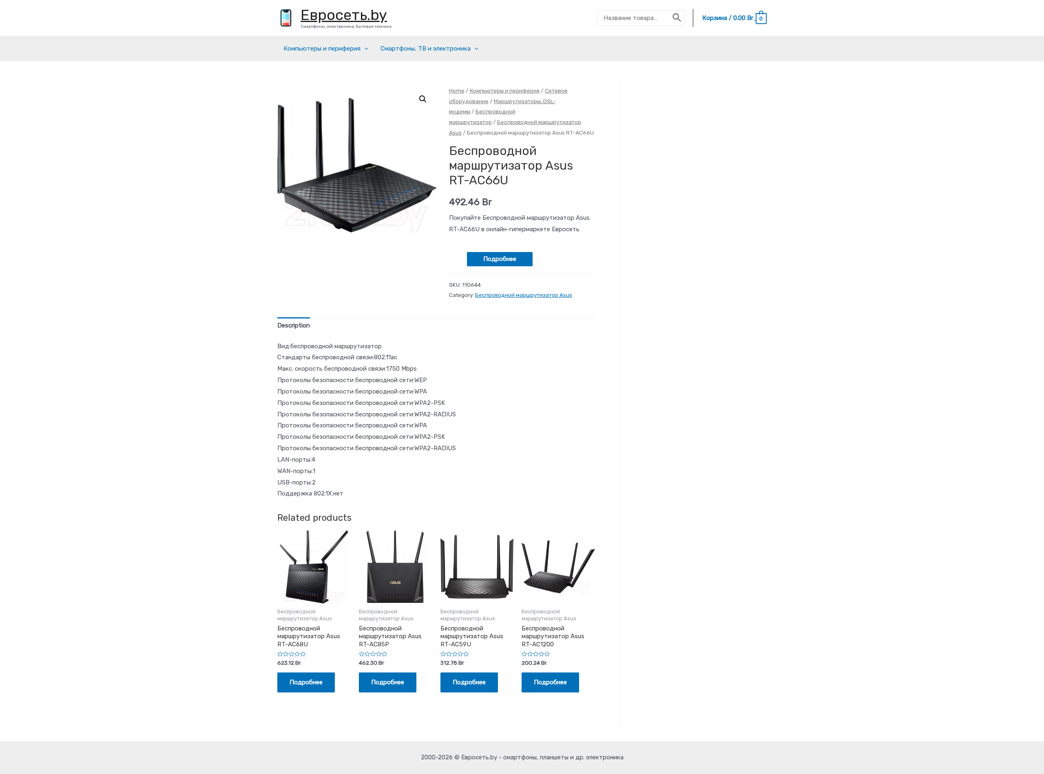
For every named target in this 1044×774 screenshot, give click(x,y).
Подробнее (499, 259)
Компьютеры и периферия (322, 48)
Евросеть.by (344, 15)
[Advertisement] (705, 225)
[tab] (293, 326)
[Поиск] (677, 18)
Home (456, 90)
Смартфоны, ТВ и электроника (425, 48)
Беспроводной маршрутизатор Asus (523, 295)
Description (293, 325)
